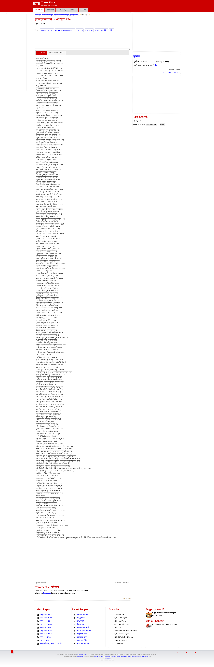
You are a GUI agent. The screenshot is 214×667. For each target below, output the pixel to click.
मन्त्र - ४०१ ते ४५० (46, 615)
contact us (181, 652)
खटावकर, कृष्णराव (82, 615)
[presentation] (41, 53)
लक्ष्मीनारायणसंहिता (64, 15)
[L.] (156, 65)
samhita (80, 30)
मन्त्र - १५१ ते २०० (46, 631)
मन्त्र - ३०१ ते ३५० (46, 621)
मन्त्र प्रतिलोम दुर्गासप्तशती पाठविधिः (51, 644)
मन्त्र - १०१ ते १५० (46, 634)
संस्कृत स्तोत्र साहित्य (47, 15)
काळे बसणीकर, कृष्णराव (84, 631)
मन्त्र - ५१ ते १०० (45, 637)
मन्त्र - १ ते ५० (44, 640)
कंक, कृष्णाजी (81, 618)
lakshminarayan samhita (64, 30)
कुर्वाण (137, 56)
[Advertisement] (17, 52)
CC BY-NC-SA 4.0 (146, 656)
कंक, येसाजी (80, 621)
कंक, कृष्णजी (80, 624)
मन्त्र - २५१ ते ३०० (46, 624)
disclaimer (190, 652)
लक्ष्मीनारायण (89, 30)
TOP (127, 598)
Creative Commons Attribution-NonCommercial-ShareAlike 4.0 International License (117, 656)
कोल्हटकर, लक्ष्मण (82, 637)
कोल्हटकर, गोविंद (82, 640)
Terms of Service (81, 654)
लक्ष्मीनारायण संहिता (101, 30)
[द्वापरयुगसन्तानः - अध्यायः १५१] (90, 15)
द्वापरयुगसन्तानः (74, 15)
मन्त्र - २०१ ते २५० (46, 627)
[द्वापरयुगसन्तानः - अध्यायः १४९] (80, 15)
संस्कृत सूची (38, 15)
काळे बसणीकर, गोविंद (83, 627)
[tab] (41, 53)
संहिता (56, 15)
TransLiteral (80, 656)
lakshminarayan (47, 30)
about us (199, 652)
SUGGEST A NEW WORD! (171, 72)
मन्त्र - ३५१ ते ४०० (46, 618)
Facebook (47, 593)
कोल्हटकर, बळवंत (82, 634)
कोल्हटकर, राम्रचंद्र (83, 644)
